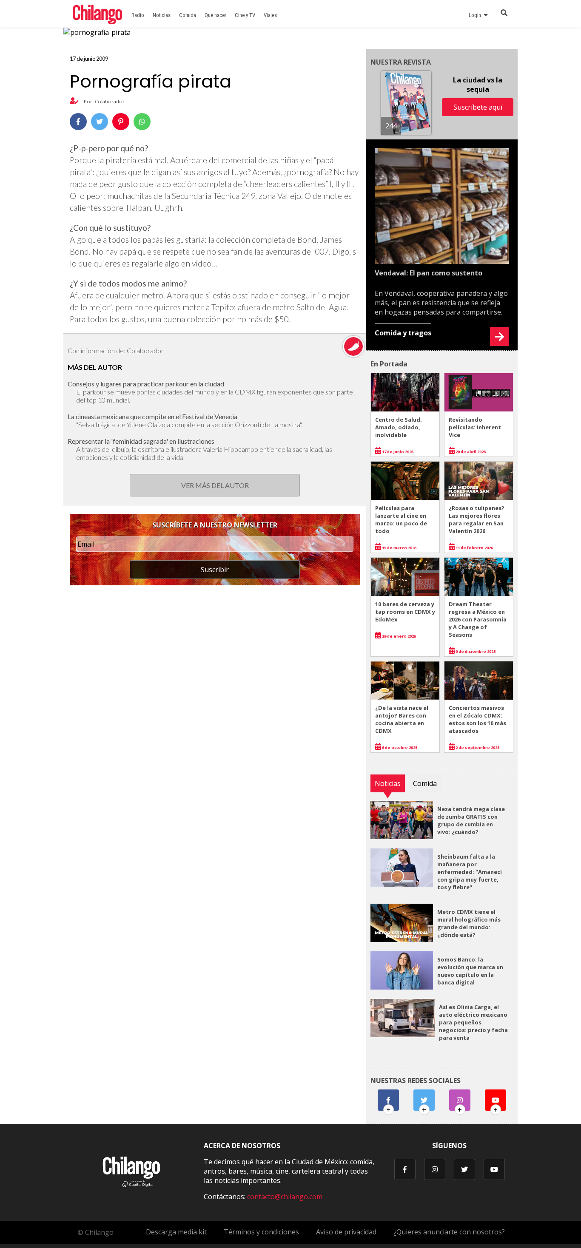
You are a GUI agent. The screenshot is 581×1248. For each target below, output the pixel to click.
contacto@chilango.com (284, 1196)
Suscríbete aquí (477, 107)
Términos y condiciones (261, 1232)
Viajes (270, 15)
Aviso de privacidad (346, 1232)
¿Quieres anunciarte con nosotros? (449, 1232)
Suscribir (215, 569)
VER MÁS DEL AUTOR (215, 485)
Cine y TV (245, 15)
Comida (187, 15)
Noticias (162, 15)
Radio (137, 15)
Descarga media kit (176, 1232)
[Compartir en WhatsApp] (142, 121)
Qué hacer (215, 15)
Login (476, 15)
